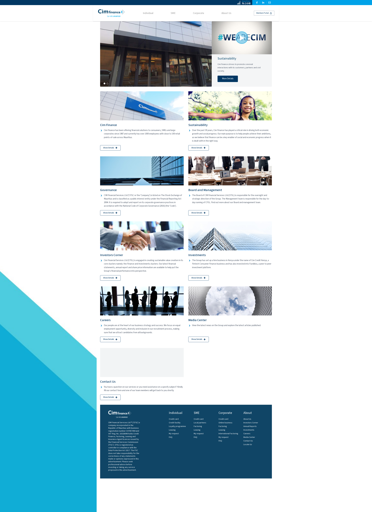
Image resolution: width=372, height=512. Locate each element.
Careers (246, 433)
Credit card (174, 419)
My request (174, 433)
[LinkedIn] (263, 2)
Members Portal (262, 13)
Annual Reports (250, 426)
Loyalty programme (177, 426)
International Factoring (228, 433)
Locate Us (247, 444)
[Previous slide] (105, 54)
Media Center (249, 437)
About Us (247, 419)
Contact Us (248, 440)
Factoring (198, 426)
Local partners (200, 422)
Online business (225, 422)
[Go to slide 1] (104, 83)
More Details (228, 78)
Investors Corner (250, 422)
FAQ (170, 437)
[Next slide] (206, 54)
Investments (248, 430)
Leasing (172, 430)
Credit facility (174, 422)
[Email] (269, 2)
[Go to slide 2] (107, 83)
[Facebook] (257, 2)
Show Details (108, 147)
